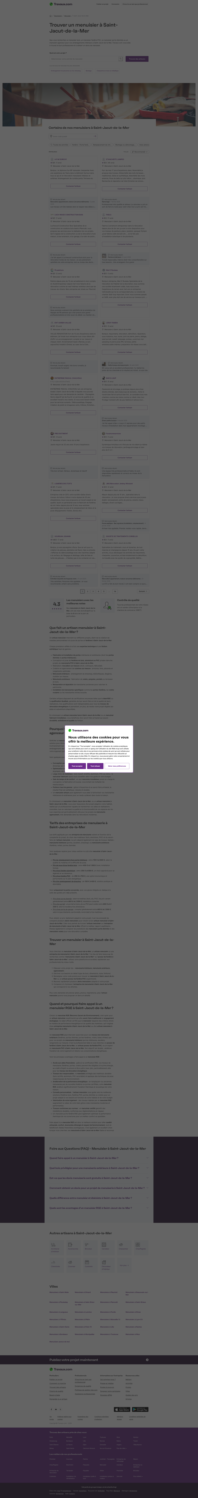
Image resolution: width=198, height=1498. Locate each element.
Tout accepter (77, 766)
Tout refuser (95, 766)
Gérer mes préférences (117, 766)
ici (98, 756)
